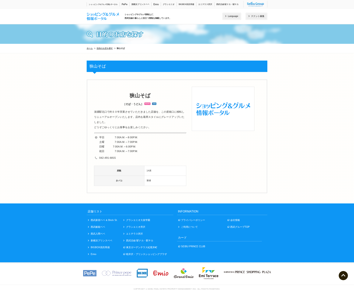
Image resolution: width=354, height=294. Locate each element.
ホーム (90, 48)
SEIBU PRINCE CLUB (193, 246)
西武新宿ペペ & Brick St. (104, 220)
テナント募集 (257, 16)
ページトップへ (343, 275)
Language (233, 16)
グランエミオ (169, 4)
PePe (124, 4)
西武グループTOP (240, 227)
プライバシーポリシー (193, 220)
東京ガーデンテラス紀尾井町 (141, 247)
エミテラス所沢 (205, 4)
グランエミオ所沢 (135, 227)
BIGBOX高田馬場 (186, 4)
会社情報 (235, 220)
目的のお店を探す (105, 48)
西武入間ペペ (98, 233)
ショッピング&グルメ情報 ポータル (103, 4)
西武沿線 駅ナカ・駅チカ (227, 4)
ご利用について (189, 227)
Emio (156, 4)
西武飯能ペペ (98, 227)
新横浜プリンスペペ (140, 4)
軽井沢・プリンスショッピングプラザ (146, 254)
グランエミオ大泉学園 (138, 220)
